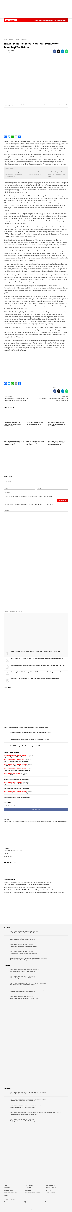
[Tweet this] (58, 51)
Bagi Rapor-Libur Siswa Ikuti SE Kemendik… (17, 784)
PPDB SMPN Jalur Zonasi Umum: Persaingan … (17, 793)
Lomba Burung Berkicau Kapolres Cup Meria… (23, 933)
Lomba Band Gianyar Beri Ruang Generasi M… (23, 946)
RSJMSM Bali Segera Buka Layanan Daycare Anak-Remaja (27, 746)
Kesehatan (29, 1112)
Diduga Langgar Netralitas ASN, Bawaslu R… (17, 788)
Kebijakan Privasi (51, 1187)
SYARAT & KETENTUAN (51, 1193)
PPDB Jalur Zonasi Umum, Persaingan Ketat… (17, 770)
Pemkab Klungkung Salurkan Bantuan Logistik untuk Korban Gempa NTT (56, 174)
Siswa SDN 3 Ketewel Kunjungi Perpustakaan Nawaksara (34, 423)
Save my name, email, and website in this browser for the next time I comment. (29, 496)
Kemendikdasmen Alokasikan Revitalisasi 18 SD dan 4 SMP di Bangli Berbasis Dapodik (56, 443)
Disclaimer (28, 1187)
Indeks (6, 1195)
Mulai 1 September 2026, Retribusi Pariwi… (23, 1107)
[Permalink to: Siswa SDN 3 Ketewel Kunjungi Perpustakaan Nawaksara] (36, 415)
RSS (48, 1202)
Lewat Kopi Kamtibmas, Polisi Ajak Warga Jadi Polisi (34, 887)
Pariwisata (35, 938)
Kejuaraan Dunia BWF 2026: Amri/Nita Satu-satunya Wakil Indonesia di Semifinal (35, 679)
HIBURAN (24, 755)
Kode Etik (48, 1190)
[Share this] (54, 51)
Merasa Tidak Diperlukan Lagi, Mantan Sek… (17, 779)
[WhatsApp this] (66, 51)
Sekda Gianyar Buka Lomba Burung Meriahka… (24, 953)
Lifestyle (24, 931)
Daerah (20, 755)
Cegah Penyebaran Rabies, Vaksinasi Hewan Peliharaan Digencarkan (30, 732)
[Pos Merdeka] (36, 15)
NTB (18, 787)
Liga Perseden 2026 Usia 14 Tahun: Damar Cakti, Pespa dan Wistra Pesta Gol (30, 890)
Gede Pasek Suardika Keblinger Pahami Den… (17, 797)
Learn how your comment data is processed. (40, 504)
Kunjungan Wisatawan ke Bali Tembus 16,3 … (23, 1121)
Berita (16, 755)
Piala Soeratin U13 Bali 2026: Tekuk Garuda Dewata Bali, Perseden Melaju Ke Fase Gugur (37, 658)
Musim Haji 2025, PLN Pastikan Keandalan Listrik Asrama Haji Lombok (53, 398)
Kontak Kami (28, 1190)
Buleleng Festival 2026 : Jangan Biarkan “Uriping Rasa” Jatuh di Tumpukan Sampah (36, 672)
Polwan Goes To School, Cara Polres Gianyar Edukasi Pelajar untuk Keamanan (13, 174)
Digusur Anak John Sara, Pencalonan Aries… (17, 761)
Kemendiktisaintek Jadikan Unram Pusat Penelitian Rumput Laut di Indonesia (16, 398)
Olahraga (46, 1112)
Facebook (8, 1202)
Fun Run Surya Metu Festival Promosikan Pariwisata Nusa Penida (29, 739)
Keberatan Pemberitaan (10, 1193)
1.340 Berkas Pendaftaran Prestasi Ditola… (16, 766)
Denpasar (13, 759)
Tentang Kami (29, 1185)
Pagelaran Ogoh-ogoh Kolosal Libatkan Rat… (17, 757)
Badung (12, 755)
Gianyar (20, 931)
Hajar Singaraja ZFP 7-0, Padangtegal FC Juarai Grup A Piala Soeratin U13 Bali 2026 (35, 651)
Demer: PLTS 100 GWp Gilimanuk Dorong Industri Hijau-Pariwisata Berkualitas (35, 443)
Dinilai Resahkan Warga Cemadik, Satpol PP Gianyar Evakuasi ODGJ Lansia (26, 727)
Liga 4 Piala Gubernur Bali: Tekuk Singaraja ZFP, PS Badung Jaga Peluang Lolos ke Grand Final (37, 892)
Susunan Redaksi (50, 1185)
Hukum (14, 796)
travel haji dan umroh (10, 887)
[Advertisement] (36, 121)
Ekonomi (13, 773)
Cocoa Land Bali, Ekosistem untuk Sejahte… (17, 775)
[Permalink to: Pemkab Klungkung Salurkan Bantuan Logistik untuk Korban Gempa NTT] (58, 415)
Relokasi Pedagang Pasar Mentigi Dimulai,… (23, 978)
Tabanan (18, 773)
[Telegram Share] (62, 51)
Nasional (19, 759)
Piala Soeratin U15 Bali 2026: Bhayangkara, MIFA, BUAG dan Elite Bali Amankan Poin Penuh (38, 665)
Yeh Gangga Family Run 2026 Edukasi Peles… (23, 991)
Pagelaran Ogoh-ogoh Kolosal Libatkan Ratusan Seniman (34, 882)
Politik (23, 759)
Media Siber (7, 1187)
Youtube (28, 1202)
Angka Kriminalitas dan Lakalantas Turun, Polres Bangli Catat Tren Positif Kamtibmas (14, 443)
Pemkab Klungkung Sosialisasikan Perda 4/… (23, 984)
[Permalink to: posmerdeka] (5, 51)
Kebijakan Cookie (9, 1190)
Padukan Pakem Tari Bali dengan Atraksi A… (23, 939)
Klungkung (25, 976)
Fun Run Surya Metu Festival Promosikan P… (23, 1114)
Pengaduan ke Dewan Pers (32, 1193)
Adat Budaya (7, 755)
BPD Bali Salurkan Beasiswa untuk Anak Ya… (23, 971)
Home (5, 1185)
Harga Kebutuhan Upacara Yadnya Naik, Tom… (24, 998)
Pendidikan (24, 764)
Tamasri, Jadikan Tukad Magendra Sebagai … (23, 960)
